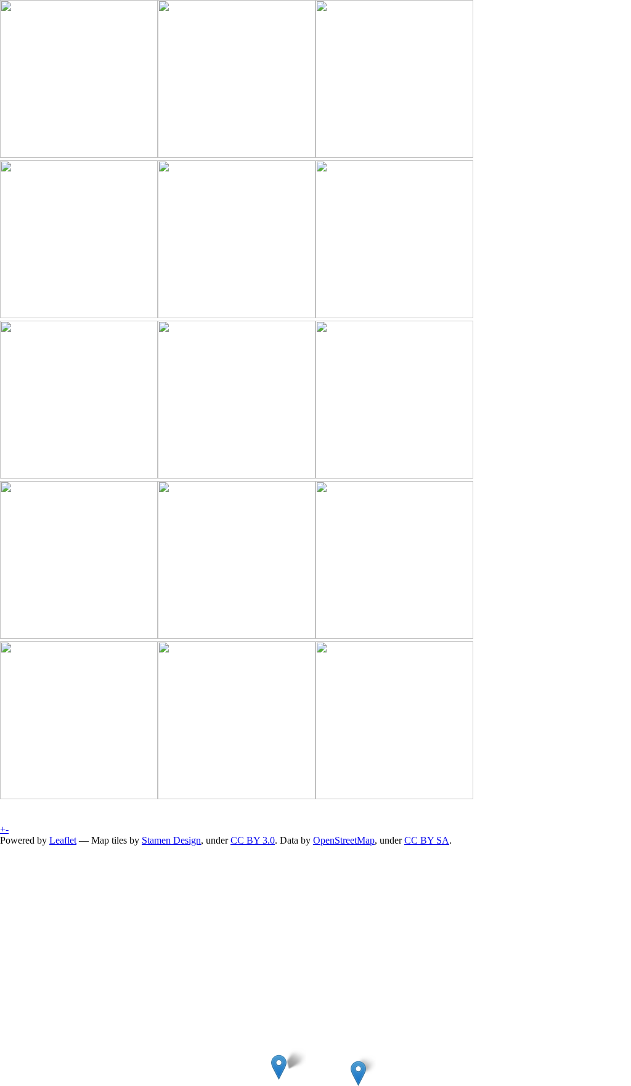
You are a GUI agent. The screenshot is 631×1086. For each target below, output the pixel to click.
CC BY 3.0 (252, 840)
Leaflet (62, 840)
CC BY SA (426, 840)
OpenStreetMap (344, 840)
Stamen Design (171, 840)
